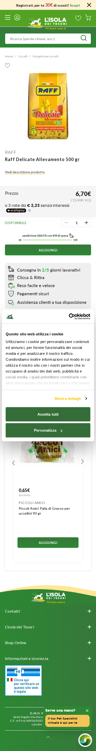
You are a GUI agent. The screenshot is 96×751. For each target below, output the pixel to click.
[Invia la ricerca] (84, 38)
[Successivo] (82, 462)
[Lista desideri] (78, 18)
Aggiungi (48, 250)
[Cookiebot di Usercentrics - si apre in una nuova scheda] (69, 316)
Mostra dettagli (68, 398)
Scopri (75, 5)
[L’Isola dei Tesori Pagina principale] (48, 23)
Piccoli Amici (32, 503)
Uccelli (23, 56)
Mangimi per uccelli (45, 56)
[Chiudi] (89, 5)
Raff (10, 152)
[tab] (48, 611)
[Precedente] (13, 462)
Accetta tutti (48, 414)
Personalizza (45, 430)
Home (9, 56)
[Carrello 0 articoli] (88, 18)
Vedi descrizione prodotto (25, 172)
